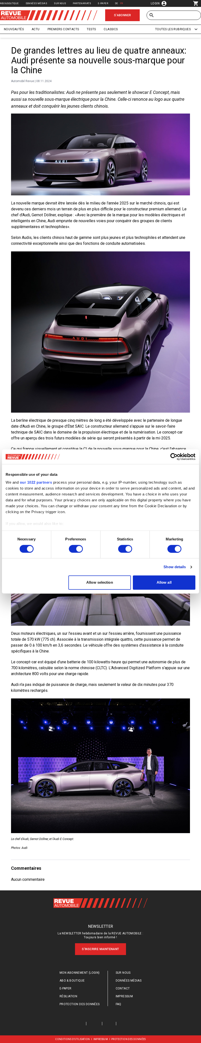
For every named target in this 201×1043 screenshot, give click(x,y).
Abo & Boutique (9, 3)
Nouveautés (14, 29)
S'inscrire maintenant (100, 949)
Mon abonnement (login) (80, 972)
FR (121, 3)
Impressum (124, 996)
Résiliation (68, 996)
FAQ (118, 1004)
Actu (36, 29)
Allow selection (99, 582)
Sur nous (60, 3)
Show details (174, 567)
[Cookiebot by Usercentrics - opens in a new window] (173, 456)
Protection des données (80, 1004)
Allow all (164, 582)
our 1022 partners (36, 482)
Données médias (36, 3)
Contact (123, 988)
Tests (91, 29)
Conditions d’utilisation (72, 1039)
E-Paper (103, 3)
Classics (111, 29)
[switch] (76, 549)
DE (116, 3)
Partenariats (82, 3)
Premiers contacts (63, 29)
